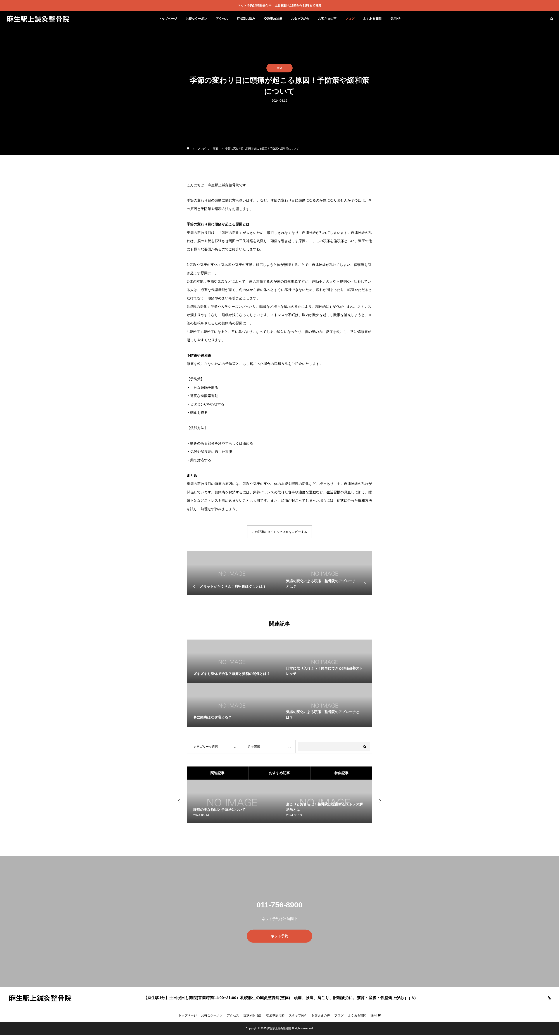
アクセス (222, 18)
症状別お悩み (246, 18)
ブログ (349, 18)
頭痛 (279, 68)
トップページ (168, 18)
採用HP (395, 18)
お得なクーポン (196, 18)
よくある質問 (372, 18)
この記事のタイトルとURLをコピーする (279, 532)
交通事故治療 (273, 18)
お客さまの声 (327, 18)
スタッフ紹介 (300, 18)
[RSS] (549, 998)
